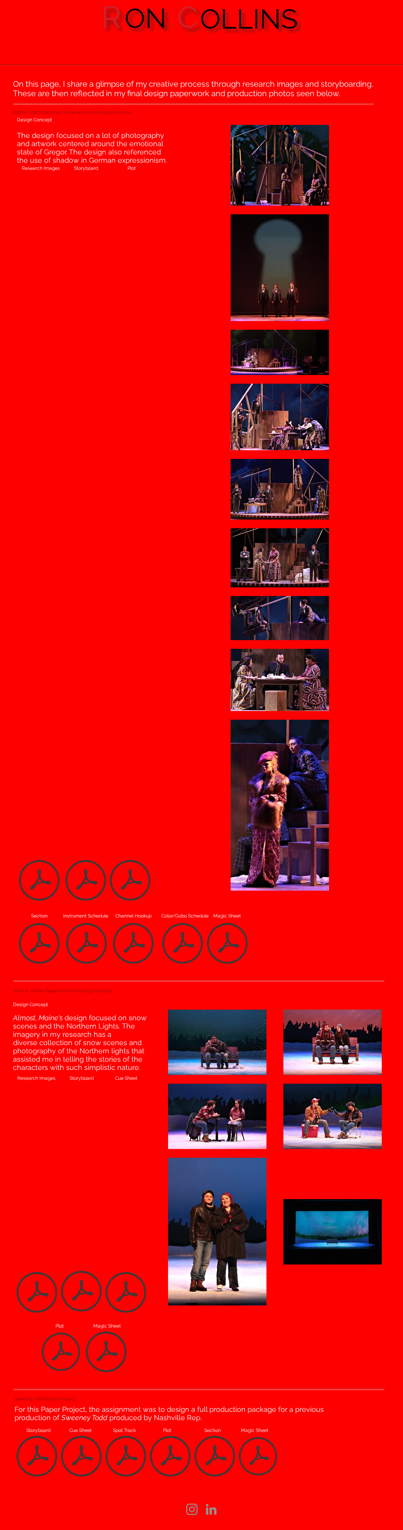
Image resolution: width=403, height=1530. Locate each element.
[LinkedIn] (211, 1509)
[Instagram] (192, 1509)
